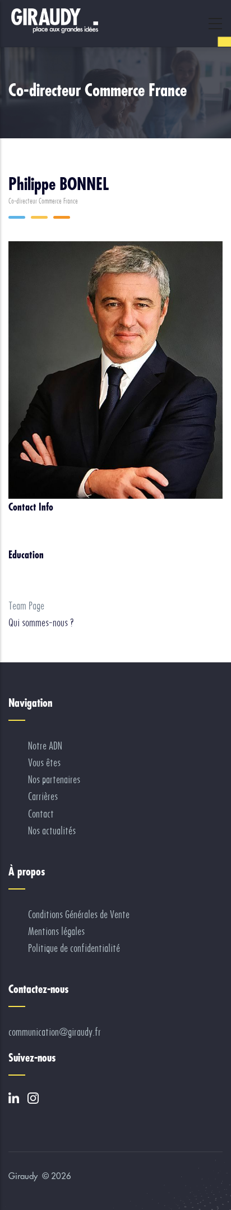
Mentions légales (56, 931)
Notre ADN (45, 745)
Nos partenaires (54, 779)
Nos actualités (52, 830)
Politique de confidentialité (74, 948)
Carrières (43, 796)
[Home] (53, 21)
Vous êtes (44, 762)
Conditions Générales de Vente (79, 914)
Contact (41, 813)
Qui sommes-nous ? (41, 622)
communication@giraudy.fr (54, 1032)
